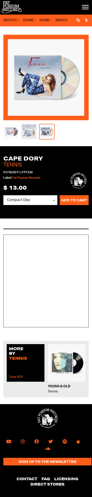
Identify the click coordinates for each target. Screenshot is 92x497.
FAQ (46, 478)
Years (44, 20)
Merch (61, 20)
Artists (10, 20)
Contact (27, 478)
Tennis (12, 165)
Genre (28, 20)
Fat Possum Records (26, 177)
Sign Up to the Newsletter (47, 462)
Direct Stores (47, 484)
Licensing (66, 478)
